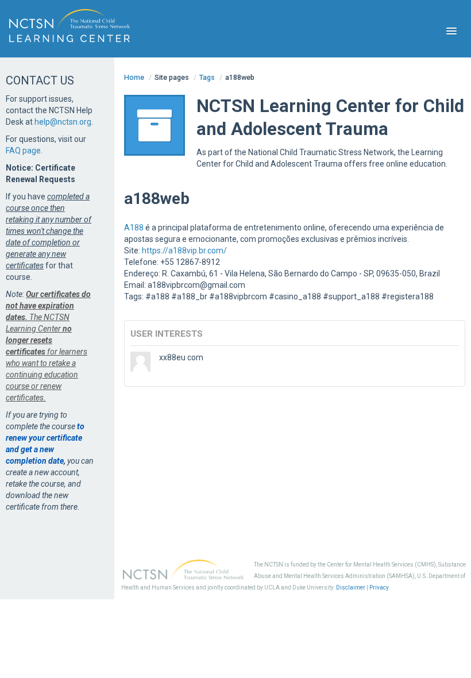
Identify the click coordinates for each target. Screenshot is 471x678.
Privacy (379, 587)
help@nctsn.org (62, 121)
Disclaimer (350, 587)
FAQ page (23, 150)
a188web (239, 77)
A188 (134, 227)
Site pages (172, 77)
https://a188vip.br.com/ (184, 250)
